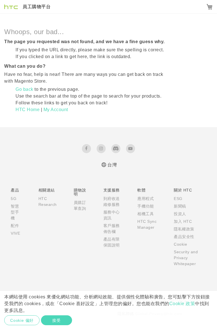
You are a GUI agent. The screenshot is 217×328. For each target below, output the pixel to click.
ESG (178, 198)
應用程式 (145, 198)
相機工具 (145, 214)
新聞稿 (180, 206)
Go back (24, 89)
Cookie (180, 244)
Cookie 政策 (182, 303)
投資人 (180, 214)
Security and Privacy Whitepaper (186, 258)
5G (13, 198)
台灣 (112, 164)
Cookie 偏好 (22, 320)
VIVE (15, 233)
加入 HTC (183, 221)
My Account (56, 109)
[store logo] (27, 7)
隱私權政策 (184, 229)
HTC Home (28, 109)
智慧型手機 (15, 212)
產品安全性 (184, 236)
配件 (15, 225)
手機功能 (145, 206)
